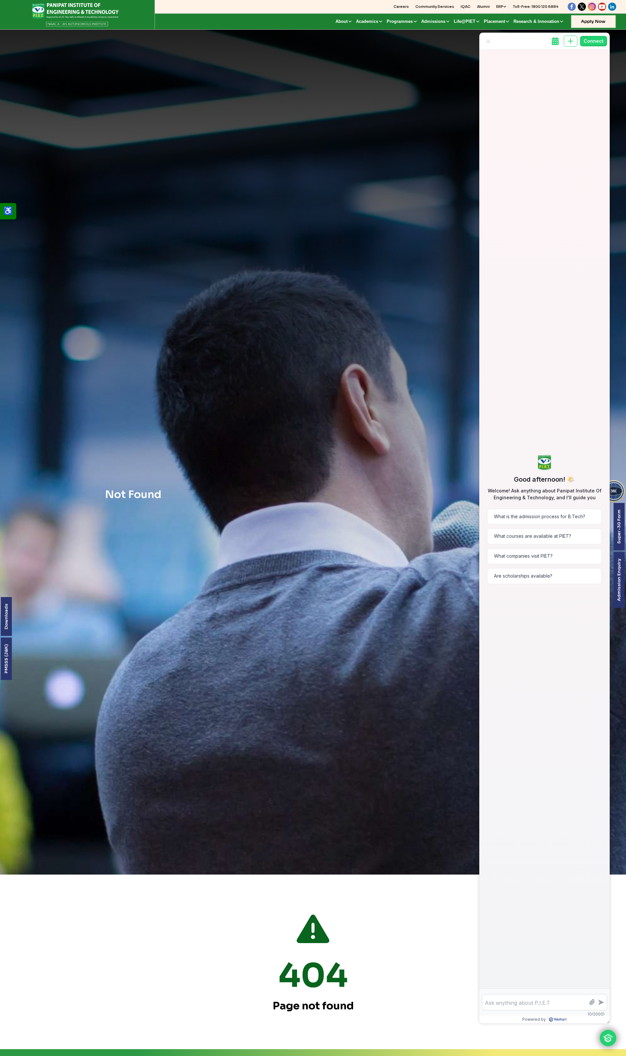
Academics (367, 21)
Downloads (6, 616)
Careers (401, 6)
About (341, 21)
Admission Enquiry (618, 579)
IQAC (465, 6)
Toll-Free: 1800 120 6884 (535, 6)
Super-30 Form (618, 526)
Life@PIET (464, 21)
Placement (494, 21)
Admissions (433, 21)
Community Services (434, 6)
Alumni (483, 6)
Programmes (400, 21)
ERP (499, 6)
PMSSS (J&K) (6, 658)
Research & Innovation (536, 21)
